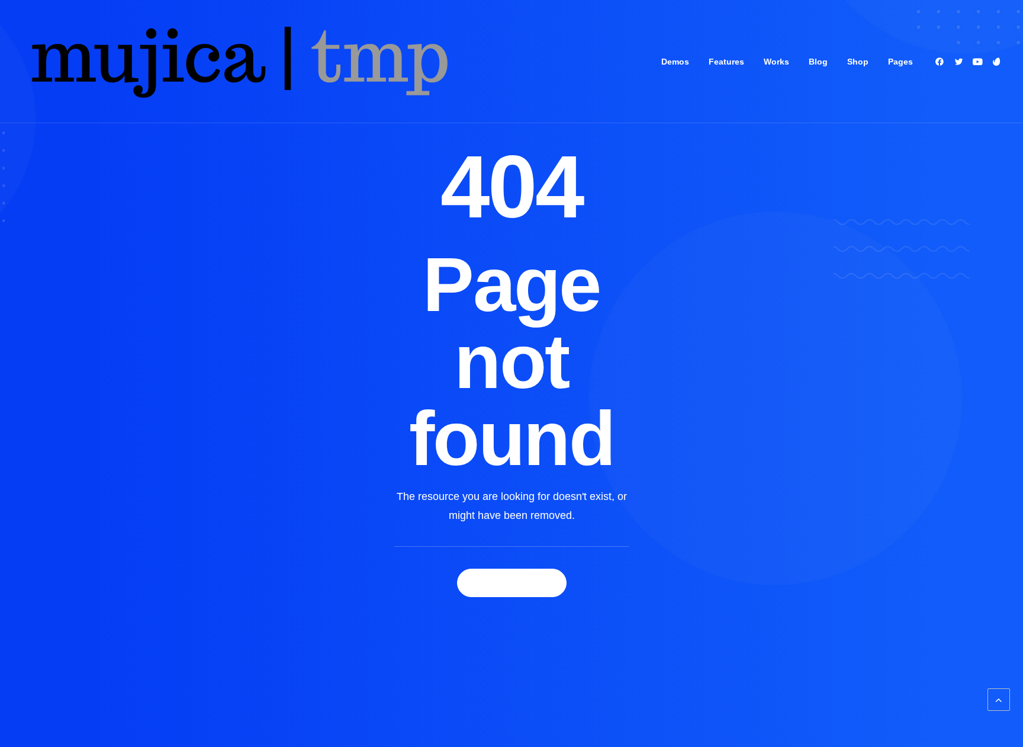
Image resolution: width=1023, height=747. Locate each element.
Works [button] (776, 61)
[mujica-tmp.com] (237, 61)
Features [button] (726, 61)
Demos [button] (675, 61)
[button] (941, 61)
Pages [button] (900, 61)
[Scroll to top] (998, 699)
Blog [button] (818, 61)
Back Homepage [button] (512, 583)
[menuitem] (675, 61)
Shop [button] (857, 61)
